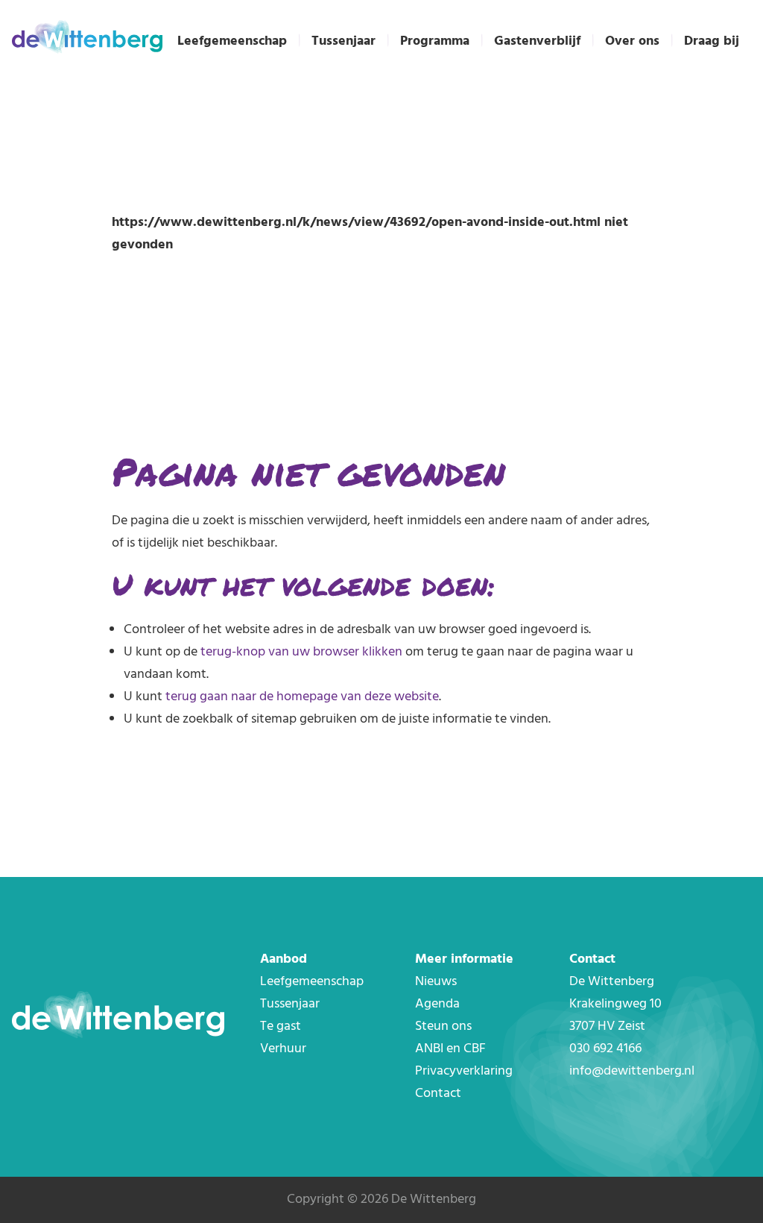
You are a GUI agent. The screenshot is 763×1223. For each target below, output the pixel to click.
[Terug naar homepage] (87, 39)
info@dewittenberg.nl (631, 1071)
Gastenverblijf (537, 41)
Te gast (280, 1026)
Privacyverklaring (464, 1071)
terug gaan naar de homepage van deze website (302, 697)
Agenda (437, 1004)
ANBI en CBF (450, 1049)
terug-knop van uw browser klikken (301, 652)
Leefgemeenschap (232, 41)
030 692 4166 (605, 1049)
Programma (434, 41)
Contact (438, 1093)
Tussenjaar (343, 41)
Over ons (632, 41)
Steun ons (443, 1026)
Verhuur (283, 1049)
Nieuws (436, 982)
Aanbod (283, 959)
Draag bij (711, 41)
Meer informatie (464, 959)
